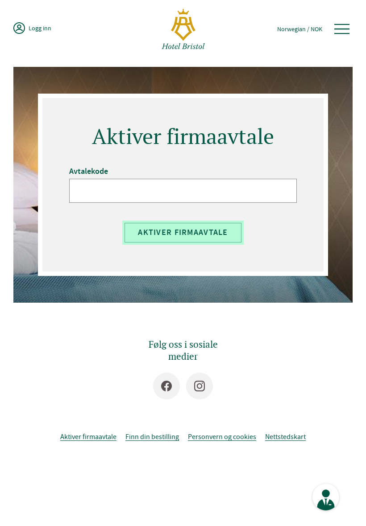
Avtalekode (88, 171)
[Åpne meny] (342, 29)
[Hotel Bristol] (183, 28)
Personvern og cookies (222, 436)
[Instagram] (199, 386)
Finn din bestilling (152, 436)
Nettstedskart (285, 436)
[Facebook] (166, 386)
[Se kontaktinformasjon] (325, 497)
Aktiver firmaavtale (183, 232)
